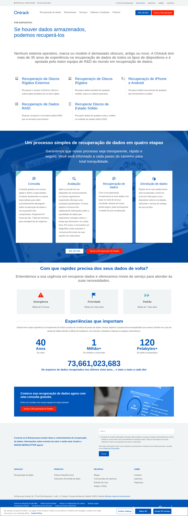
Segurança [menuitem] (138, 482)
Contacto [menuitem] (138, 475)
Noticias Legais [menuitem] (93, 503)
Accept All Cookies (162, 511)
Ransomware (70, 12)
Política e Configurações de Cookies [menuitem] (72, 503)
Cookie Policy (36, 513)
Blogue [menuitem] (97, 475)
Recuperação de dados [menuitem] (24, 475)
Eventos (151, 3)
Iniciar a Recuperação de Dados (104, 251)
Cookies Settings (125, 511)
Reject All (143, 511)
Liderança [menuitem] (138, 479)
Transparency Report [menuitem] (21, 506)
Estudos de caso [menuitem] (101, 482)
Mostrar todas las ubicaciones (118, 496)
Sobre (161, 3)
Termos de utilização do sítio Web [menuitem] (25, 503)
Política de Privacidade (111, 448)
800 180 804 (143, 13)
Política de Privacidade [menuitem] (48, 503)
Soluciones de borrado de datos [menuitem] (67, 479)
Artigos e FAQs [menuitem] (100, 486)
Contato (170, 3)
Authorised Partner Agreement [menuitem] (65, 506)
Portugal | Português (25, 3)
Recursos (140, 3)
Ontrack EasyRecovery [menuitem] (64, 475)
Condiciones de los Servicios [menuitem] (42, 506)
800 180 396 (74, 251)
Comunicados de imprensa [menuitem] (105, 479)
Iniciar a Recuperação (163, 13)
